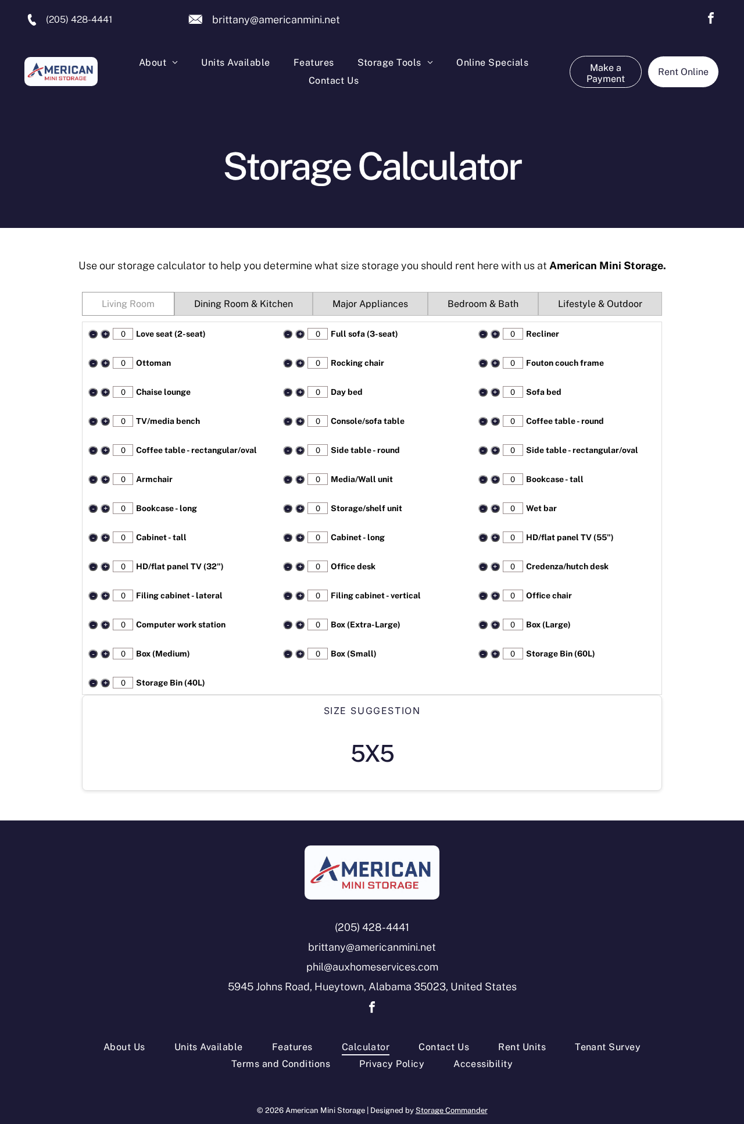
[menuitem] (158, 63)
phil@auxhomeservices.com (372, 967)
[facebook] (711, 19)
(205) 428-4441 (79, 19)
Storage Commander (452, 1110)
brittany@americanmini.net (276, 19)
